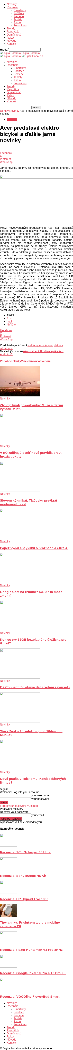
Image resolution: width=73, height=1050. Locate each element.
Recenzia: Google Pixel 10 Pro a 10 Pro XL (33, 973)
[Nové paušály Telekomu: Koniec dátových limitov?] (20, 769)
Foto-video (20, 25)
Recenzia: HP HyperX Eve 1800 (24, 899)
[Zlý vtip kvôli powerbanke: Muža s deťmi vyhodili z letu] (20, 395)
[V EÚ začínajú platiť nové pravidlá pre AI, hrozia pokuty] (20, 443)
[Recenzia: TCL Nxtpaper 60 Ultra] (8, 845)
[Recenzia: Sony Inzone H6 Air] (8, 869)
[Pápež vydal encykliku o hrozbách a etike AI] (20, 538)
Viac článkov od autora (36, 361)
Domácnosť (14, 34)
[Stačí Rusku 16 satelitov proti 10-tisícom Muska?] (20, 721)
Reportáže (13, 31)
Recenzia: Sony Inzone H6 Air (23, 876)
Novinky (12, 4)
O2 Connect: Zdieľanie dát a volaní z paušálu (35, 687)
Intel (9, 321)
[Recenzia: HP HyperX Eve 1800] (8, 892)
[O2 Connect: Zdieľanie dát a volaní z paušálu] (20, 677)
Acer (9, 318)
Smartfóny (20, 10)
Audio (17, 22)
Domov (4, 110)
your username (40, 795)
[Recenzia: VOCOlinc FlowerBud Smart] (8, 990)
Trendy (11, 28)
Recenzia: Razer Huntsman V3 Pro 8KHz (31, 949)
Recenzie (12, 7)
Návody (11, 40)
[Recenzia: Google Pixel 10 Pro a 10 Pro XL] (8, 966)
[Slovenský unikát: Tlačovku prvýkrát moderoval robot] (20, 490)
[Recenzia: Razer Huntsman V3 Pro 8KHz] (8, 943)
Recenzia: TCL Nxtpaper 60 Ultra (25, 852)
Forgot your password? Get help (19, 805)
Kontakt (11, 43)
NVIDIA (11, 324)
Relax (10, 37)
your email (37, 815)
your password (40, 798)
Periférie (19, 16)
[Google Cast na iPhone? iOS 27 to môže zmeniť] (20, 582)
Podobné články (10, 361)
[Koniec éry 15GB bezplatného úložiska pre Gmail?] (20, 630)
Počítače (19, 13)
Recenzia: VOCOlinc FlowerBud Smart (29, 996)
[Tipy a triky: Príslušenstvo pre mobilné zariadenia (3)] (8, 916)
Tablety (18, 19)
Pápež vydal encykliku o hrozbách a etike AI (34, 548)
